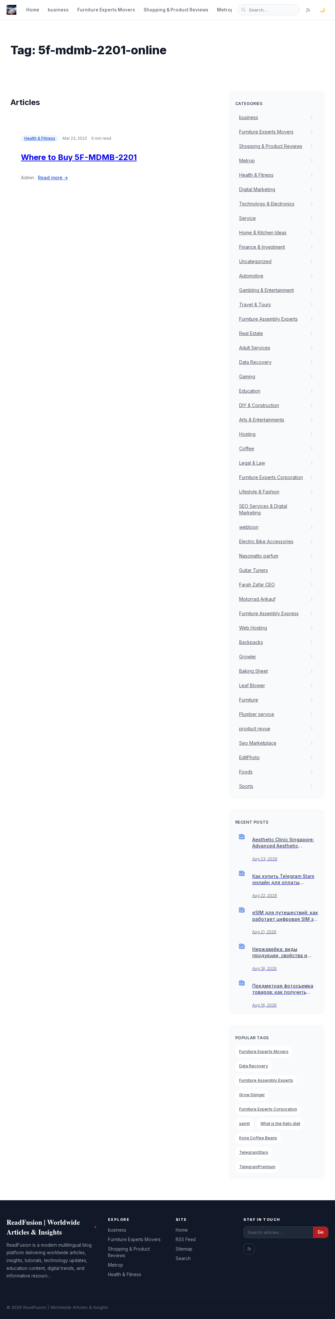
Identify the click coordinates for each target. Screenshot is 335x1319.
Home (32, 9)
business (58, 9)
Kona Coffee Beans (258, 1137)
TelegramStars (253, 1152)
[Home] (11, 10)
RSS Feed (186, 1239)
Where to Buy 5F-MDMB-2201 (79, 157)
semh (244, 1123)
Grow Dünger (252, 1094)
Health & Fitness (39, 138)
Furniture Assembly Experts (266, 1080)
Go (321, 1232)
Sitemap (184, 1249)
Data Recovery (253, 1065)
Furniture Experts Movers (106, 9)
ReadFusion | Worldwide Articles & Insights (43, 1227)
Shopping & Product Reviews (176, 9)
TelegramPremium (257, 1166)
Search (183, 1258)
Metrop (225, 9)
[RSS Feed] (308, 10)
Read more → (53, 177)
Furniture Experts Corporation (268, 1109)
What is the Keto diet (280, 1123)
